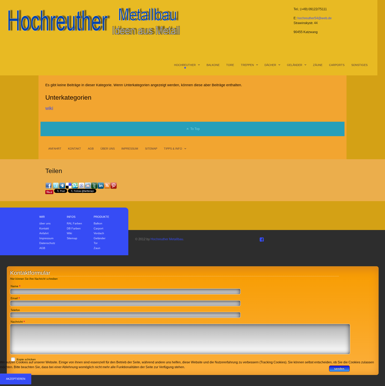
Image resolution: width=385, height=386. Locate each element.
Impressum (46, 238)
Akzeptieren (15, 378)
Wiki (69, 233)
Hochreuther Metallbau (167, 239)
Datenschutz (47, 243)
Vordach (99, 233)
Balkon (98, 223)
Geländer (99, 238)
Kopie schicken (26, 359)
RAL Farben (74, 223)
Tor (96, 243)
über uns (45, 223)
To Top (194, 129)
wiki (49, 108)
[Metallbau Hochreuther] (93, 21)
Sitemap (72, 238)
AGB (42, 248)
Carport (98, 228)
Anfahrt (44, 233)
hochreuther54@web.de (314, 18)
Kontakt (44, 228)
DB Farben (74, 228)
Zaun (97, 248)
